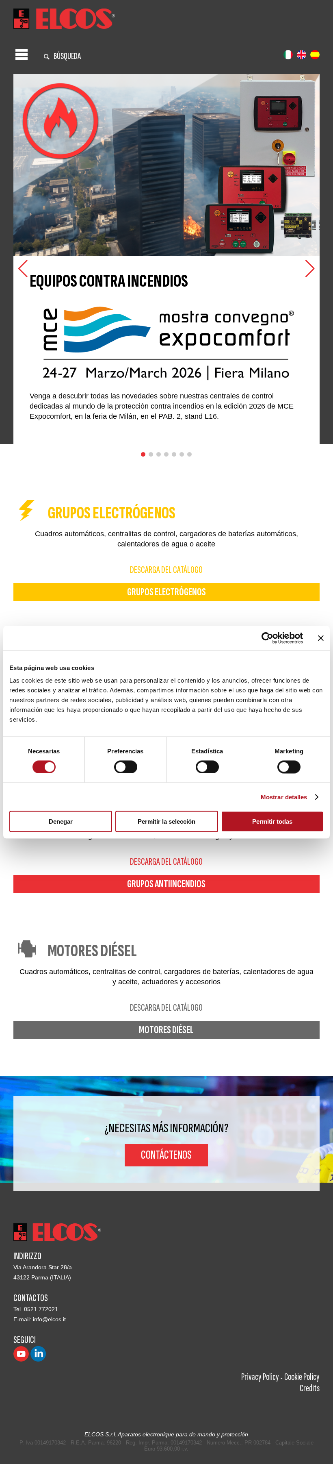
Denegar (61, 821)
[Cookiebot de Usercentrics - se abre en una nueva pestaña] (267, 638)
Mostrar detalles (284, 796)
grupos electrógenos (166, 592)
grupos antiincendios (166, 884)
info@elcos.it (49, 1319)
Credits (310, 1388)
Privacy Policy (260, 1377)
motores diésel (166, 1030)
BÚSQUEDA (67, 56)
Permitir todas (272, 821)
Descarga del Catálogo (166, 570)
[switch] (125, 766)
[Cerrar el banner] (321, 638)
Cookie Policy (302, 1377)
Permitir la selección (166, 821)
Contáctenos (166, 1155)
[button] (310, 269)
